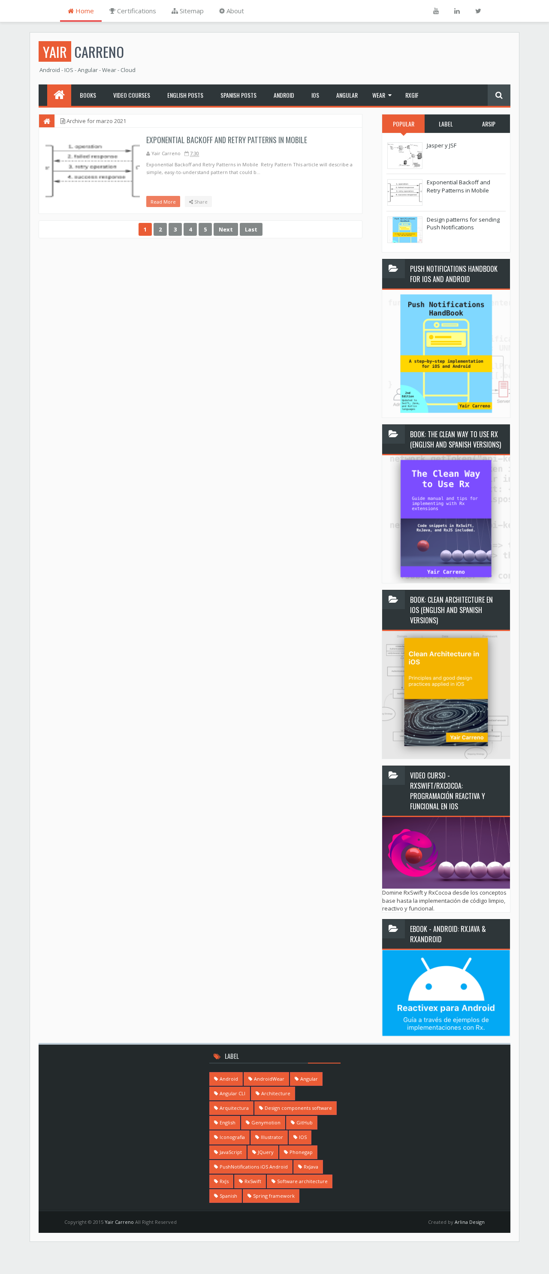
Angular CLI (232, 1093)
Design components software (298, 1108)
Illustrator (272, 1137)
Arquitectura (234, 1108)
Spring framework (274, 1196)
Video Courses (131, 94)
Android (284, 94)
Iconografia (232, 1137)
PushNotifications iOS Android (254, 1166)
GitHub (304, 1122)
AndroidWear (269, 1079)
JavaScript (231, 1152)
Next (226, 229)
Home (84, 10)
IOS (315, 94)
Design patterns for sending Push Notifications (463, 223)
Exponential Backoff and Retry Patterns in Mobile (226, 139)
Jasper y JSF (441, 145)
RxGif (412, 94)
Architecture (275, 1093)
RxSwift (252, 1181)
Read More (163, 201)
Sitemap (191, 10)
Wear (378, 94)
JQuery (266, 1152)
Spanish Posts (238, 94)
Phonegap (301, 1152)
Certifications (135, 10)
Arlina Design (470, 1222)
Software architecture (302, 1181)
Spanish (228, 1196)
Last (251, 229)
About (234, 10)
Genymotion (266, 1122)
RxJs (224, 1181)
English (227, 1122)
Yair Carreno (120, 1222)
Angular (347, 94)
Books (88, 94)
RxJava (311, 1166)
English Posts (185, 94)
